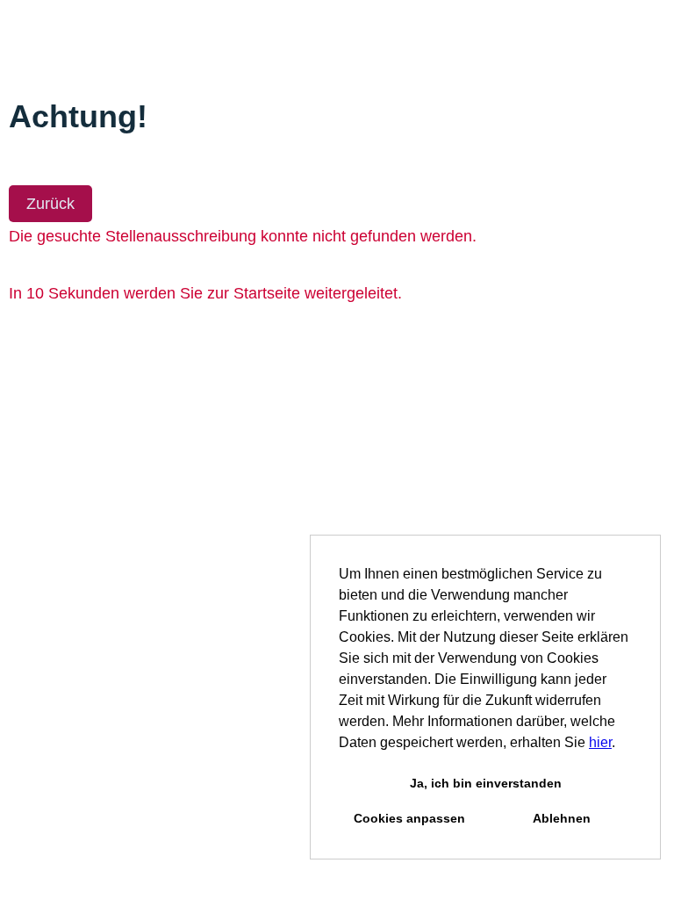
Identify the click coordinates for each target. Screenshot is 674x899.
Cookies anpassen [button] (409, 818)
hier (600, 742)
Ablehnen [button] (562, 818)
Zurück (50, 203)
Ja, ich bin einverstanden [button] (486, 783)
